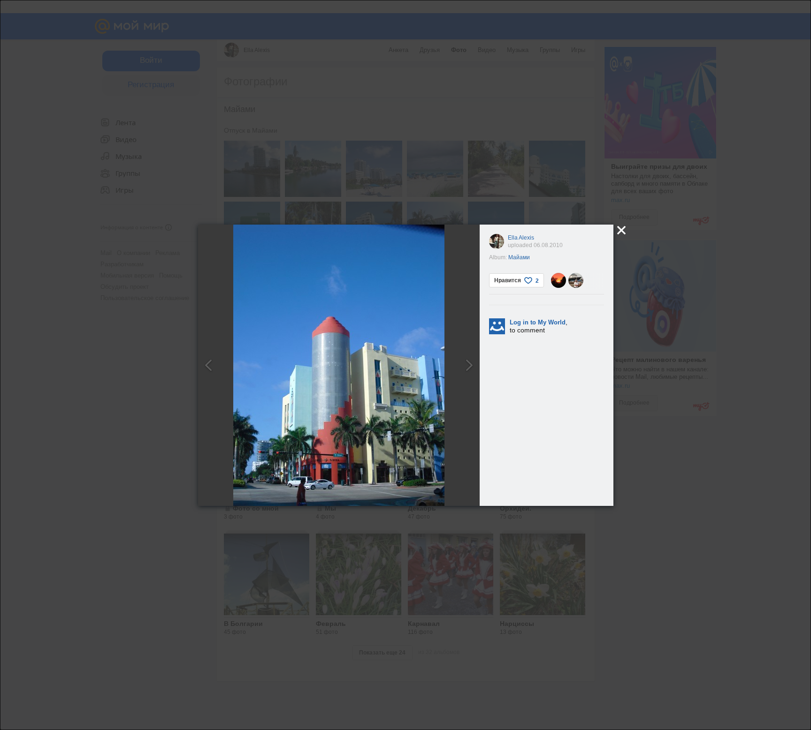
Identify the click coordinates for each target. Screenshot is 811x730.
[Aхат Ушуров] (558, 280)
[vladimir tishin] (575, 280)
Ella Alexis (521, 237)
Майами (519, 257)
